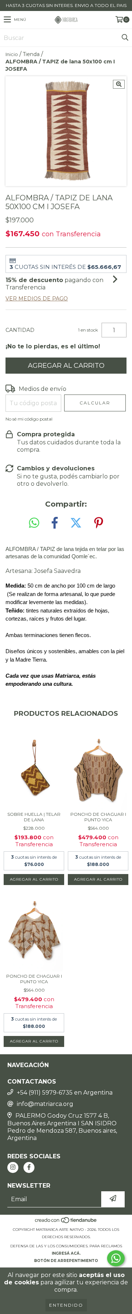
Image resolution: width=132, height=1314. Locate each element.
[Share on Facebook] (55, 523)
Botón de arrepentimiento (66, 1260)
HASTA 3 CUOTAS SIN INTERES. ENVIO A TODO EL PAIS (66, 5)
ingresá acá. (66, 1253)
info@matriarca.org (45, 1103)
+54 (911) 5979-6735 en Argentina (65, 1092)
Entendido (66, 1305)
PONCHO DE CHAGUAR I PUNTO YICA (98, 816)
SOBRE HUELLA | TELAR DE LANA (33, 816)
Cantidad (20, 330)
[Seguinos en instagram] (12, 1167)
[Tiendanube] (66, 1222)
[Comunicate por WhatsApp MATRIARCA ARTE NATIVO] (116, 1258)
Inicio (12, 54)
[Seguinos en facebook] (28, 1167)
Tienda (31, 54)
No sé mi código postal (29, 419)
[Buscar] (124, 38)
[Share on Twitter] (76, 523)
